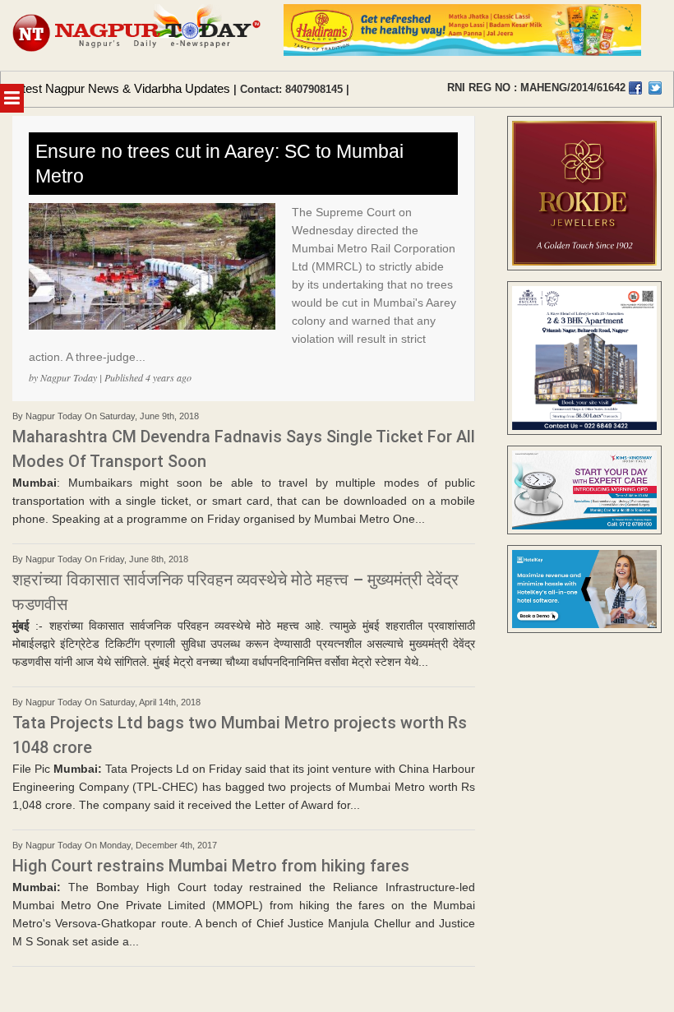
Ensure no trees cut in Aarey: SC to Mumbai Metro (219, 164)
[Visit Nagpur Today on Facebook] (635, 88)
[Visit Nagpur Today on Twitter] (655, 88)
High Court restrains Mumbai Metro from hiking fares (210, 866)
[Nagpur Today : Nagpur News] (137, 35)
